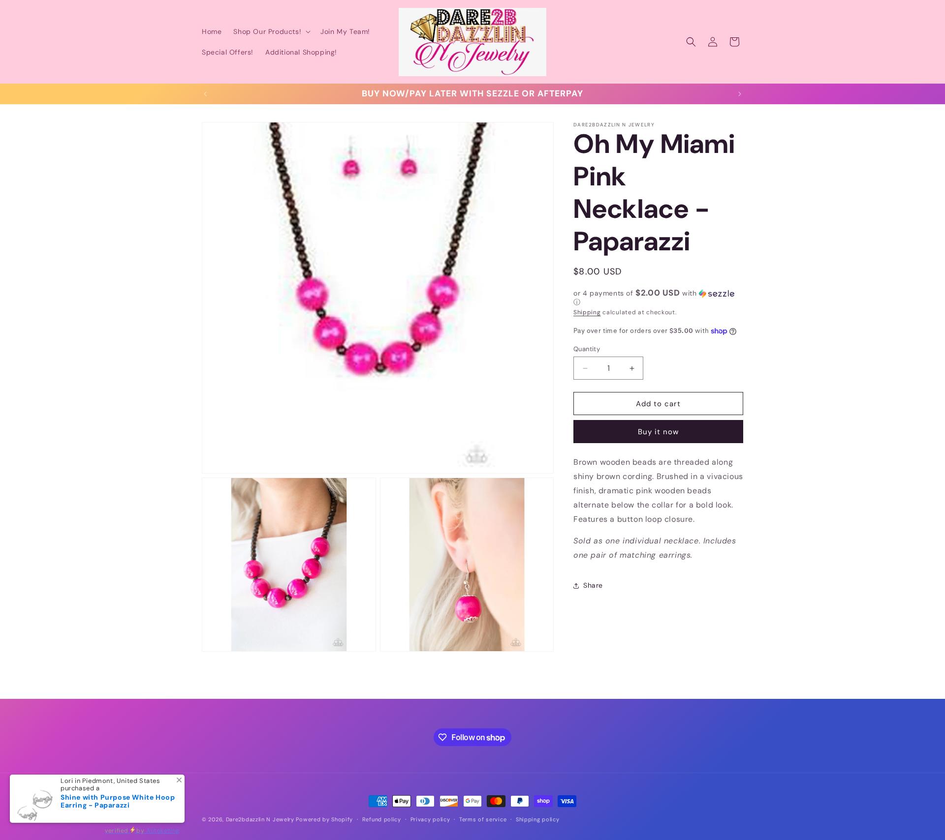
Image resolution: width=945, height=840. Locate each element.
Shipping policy (538, 819)
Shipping (587, 312)
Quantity (586, 349)
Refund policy (381, 819)
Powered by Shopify (324, 819)
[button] (271, 31)
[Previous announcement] (205, 94)
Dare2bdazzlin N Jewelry (260, 819)
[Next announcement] (740, 94)
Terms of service (482, 819)
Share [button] (593, 585)
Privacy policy (430, 819)
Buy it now (658, 432)
